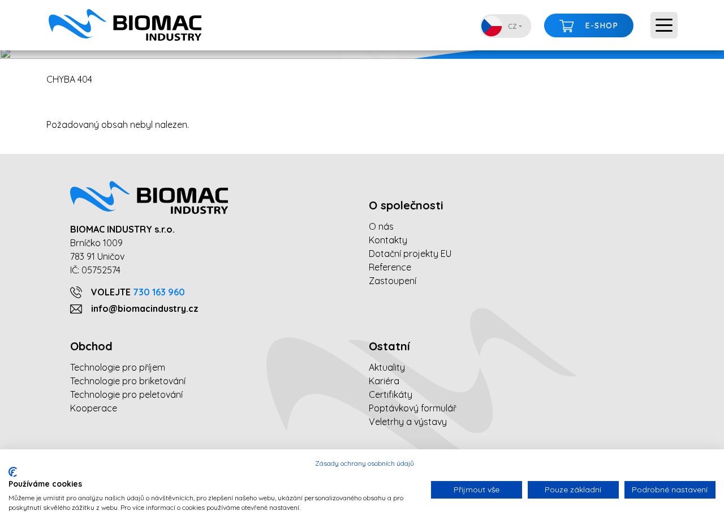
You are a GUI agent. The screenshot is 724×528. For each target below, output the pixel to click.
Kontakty (388, 240)
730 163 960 (159, 292)
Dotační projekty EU (410, 253)
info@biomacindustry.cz (145, 308)
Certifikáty (390, 394)
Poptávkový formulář (412, 408)
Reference (390, 267)
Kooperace (93, 408)
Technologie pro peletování (126, 394)
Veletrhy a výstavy (408, 421)
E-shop (601, 25)
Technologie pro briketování (128, 381)
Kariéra (384, 381)
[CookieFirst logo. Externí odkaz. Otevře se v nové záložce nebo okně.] (12, 472)
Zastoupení (392, 280)
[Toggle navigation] (664, 25)
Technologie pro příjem (117, 367)
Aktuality (387, 367)
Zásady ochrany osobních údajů (364, 463)
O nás (381, 226)
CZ (512, 26)
